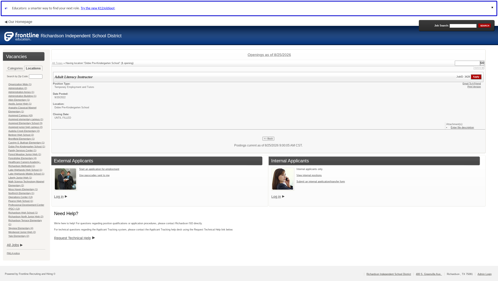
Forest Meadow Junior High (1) (24, 154)
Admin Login (485, 274)
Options (477, 68)
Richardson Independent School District (388, 274)
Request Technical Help (72, 238)
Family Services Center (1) (22, 150)
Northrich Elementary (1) (21, 193)
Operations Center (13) (20, 197)
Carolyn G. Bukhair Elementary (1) (26, 142)
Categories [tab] (15, 68)
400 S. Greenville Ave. (429, 274)
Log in (59, 196)
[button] (492, 8)
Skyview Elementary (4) (20, 228)
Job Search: (441, 25)
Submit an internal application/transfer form (320, 181)
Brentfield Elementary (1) (21, 138)
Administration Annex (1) (21, 92)
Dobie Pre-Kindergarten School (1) (26, 146)
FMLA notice (13, 253)
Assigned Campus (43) (20, 115)
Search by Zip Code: (17, 76)
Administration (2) (17, 88)
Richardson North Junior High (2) (25, 216)
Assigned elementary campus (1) (25, 119)
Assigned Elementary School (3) (25, 123)
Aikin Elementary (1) (19, 100)
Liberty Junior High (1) (20, 177)
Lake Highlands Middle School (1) (26, 173)
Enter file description (462, 127)
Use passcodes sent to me (94, 175)
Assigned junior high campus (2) (25, 127)
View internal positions (309, 175)
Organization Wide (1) (20, 84)
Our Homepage (20, 22)
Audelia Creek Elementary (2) (24, 131)
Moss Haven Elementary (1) (23, 189)
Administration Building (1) (22, 96)
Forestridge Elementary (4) (22, 158)
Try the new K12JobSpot (98, 8)
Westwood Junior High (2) (22, 232)
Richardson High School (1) (23, 212)
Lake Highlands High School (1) (25, 170)
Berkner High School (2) (21, 135)
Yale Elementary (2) (18, 236)
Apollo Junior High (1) (20, 103)
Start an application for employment (99, 169)
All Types (57, 63)
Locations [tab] (33, 68)
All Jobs (13, 245)
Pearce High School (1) (20, 201)
